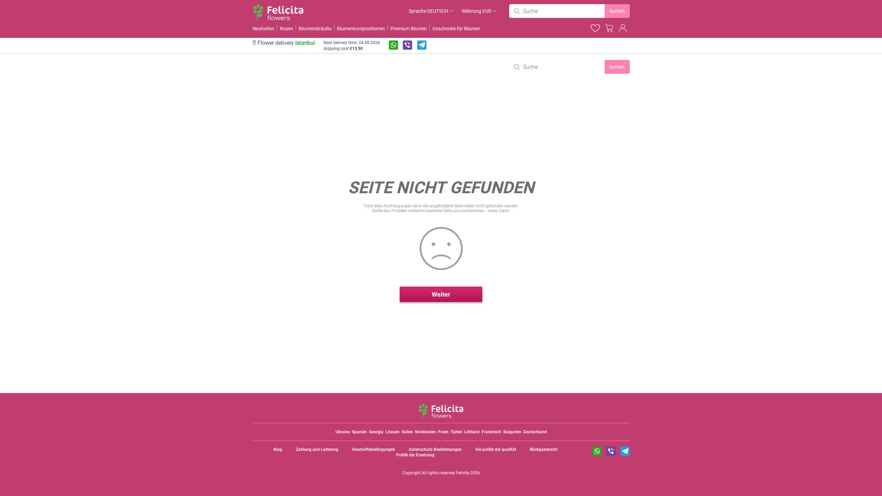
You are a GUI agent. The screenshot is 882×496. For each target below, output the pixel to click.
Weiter (441, 294)
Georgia (376, 432)
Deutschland (535, 432)
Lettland (472, 432)
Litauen (393, 432)
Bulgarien (512, 432)
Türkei (456, 432)
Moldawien (425, 432)
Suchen (617, 11)
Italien (407, 432)
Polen (443, 432)
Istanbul (305, 43)
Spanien (359, 432)
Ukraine (343, 432)
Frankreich (491, 432)
